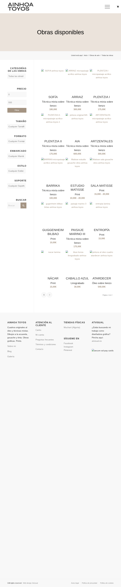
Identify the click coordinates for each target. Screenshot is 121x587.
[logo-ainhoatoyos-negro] (21, 6)
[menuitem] (108, 6)
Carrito (38, 330)
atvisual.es (97, 341)
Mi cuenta (40, 335)
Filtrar (17, 110)
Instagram (69, 347)
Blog (9, 351)
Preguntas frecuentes (45, 340)
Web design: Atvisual (30, 583)
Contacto (39, 349)
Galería (10, 356)
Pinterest (68, 350)
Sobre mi (11, 346)
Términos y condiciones (46, 344)
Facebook (69, 343)
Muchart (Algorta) (72, 327)
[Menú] (106, 6)
